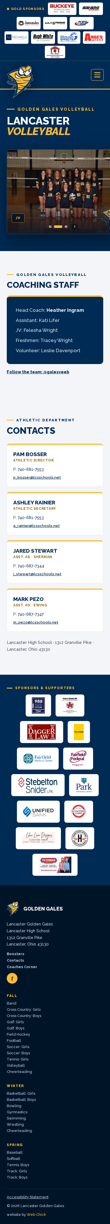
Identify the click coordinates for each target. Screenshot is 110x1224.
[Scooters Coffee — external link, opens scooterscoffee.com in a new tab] (78, 812)
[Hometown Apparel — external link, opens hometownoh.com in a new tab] (79, 838)
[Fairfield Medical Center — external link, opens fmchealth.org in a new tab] (37, 759)
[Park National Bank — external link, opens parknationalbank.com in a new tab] (84, 785)
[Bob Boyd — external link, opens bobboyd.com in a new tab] (91, 9)
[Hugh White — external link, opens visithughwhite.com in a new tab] (43, 37)
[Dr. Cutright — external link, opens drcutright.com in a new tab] (70, 705)
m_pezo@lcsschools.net (35, 622)
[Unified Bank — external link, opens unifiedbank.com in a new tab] (38, 812)
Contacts (15, 960)
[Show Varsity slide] (50, 226)
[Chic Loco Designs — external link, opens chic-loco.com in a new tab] (38, 838)
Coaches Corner (22, 967)
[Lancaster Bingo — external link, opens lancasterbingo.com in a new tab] (29, 23)
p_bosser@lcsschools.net (37, 477)
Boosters (15, 954)
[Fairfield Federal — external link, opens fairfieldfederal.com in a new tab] (78, 759)
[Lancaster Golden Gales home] (21, 75)
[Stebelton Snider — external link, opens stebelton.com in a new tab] (38, 785)
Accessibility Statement (28, 1197)
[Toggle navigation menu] (97, 75)
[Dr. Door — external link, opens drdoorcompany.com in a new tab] (55, 52)
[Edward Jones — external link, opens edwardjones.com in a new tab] (79, 732)
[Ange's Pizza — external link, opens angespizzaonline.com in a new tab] (94, 37)
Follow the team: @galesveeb (38, 372)
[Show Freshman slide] (66, 226)
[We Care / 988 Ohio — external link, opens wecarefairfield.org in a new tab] (38, 705)
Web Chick (36, 1214)
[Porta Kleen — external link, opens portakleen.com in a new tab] (82, 23)
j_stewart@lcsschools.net (37, 574)
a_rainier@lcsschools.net (36, 526)
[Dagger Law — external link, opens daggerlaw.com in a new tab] (41, 732)
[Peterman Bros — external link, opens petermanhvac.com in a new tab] (55, 865)
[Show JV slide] (58, 226)
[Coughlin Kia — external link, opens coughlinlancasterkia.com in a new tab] (55, 23)
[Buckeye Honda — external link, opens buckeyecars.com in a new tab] (62, 9)
